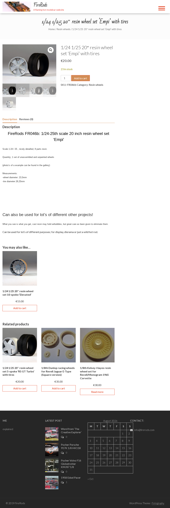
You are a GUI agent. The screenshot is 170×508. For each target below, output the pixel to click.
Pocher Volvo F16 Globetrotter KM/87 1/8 (71, 463)
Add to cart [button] (19, 308)
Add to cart (80, 78)
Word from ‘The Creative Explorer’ (71, 430)
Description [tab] (9, 119)
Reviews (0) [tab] (26, 119)
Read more (97, 391)
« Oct (90, 478)
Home (51, 29)
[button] (51, 50)
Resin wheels (63, 29)
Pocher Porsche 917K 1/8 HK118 (71, 446)
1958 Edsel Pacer (71, 477)
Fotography (158, 503)
